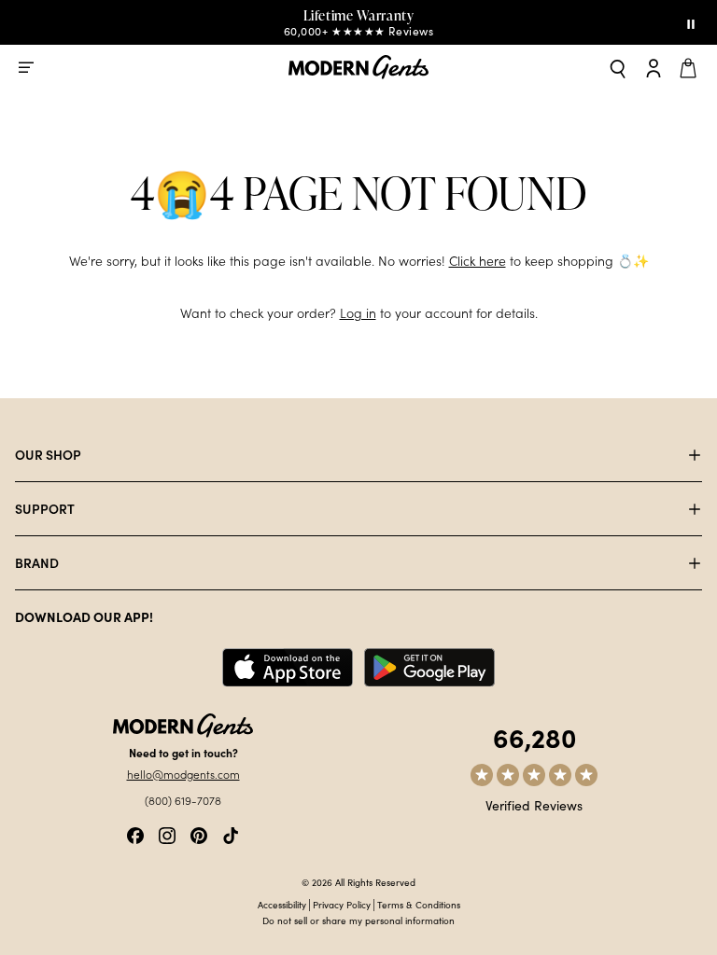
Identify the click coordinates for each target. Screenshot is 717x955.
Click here (477, 261)
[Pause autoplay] (691, 22)
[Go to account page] (653, 67)
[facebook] (135, 833)
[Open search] (618, 67)
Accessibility (282, 904)
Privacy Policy (342, 904)
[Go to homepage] (358, 67)
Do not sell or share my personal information (358, 920)
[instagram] (167, 833)
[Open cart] (691, 67)
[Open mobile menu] (26, 67)
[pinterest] (198, 833)
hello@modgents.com (183, 774)
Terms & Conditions (418, 904)
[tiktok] (230, 833)
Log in (358, 313)
